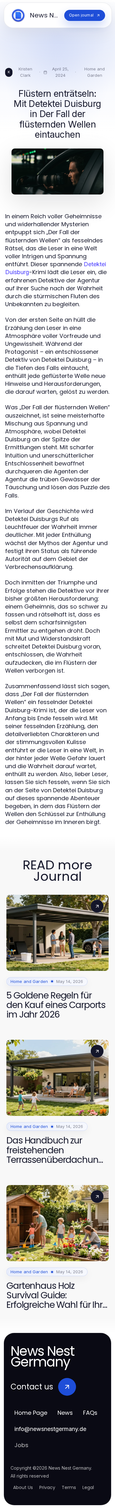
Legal (88, 1487)
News (65, 1413)
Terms (69, 1487)
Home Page (30, 1413)
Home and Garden (94, 72)
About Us (23, 1487)
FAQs (90, 1413)
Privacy (47, 1487)
